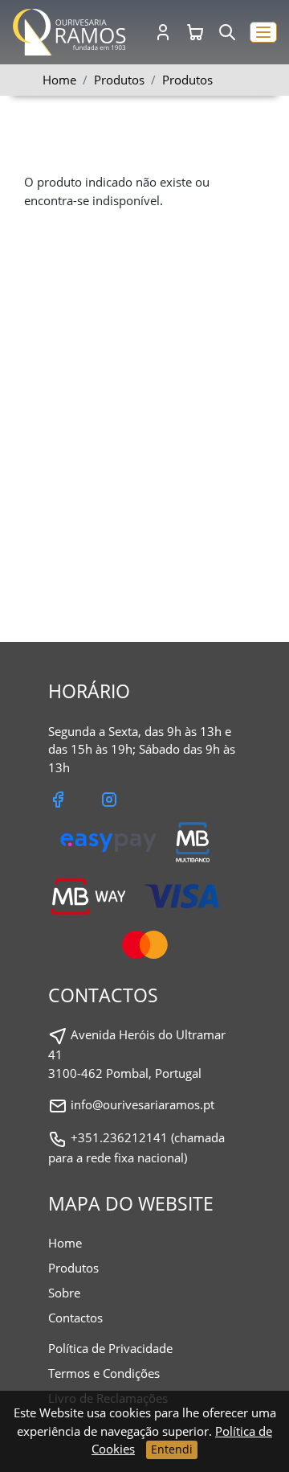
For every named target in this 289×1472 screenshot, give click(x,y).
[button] (263, 32)
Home (59, 80)
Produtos (187, 80)
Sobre (64, 1293)
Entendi (172, 1449)
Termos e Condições (104, 1373)
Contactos (75, 1318)
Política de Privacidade (110, 1348)
